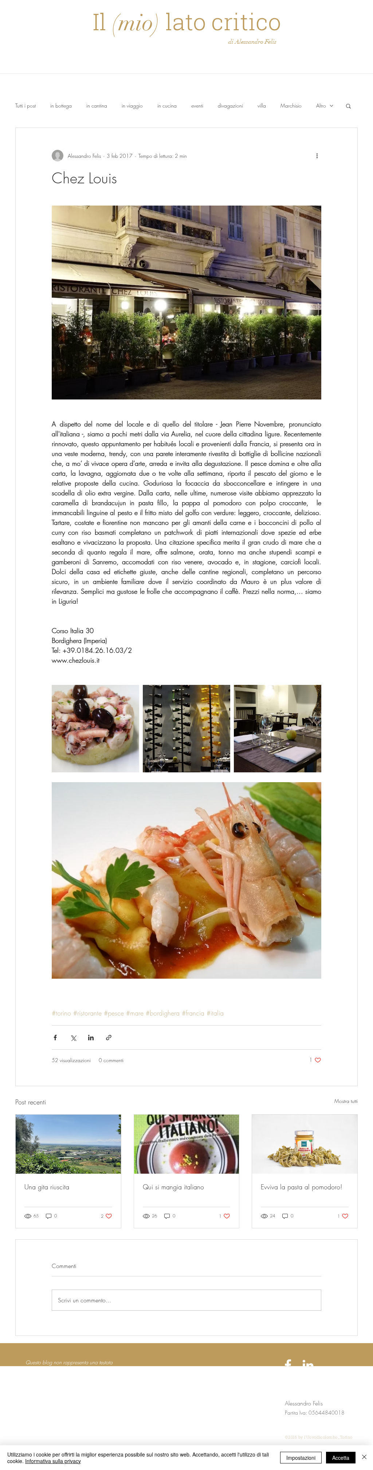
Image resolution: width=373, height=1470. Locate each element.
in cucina (167, 105)
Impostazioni (300, 1457)
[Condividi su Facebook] (55, 1037)
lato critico (220, 21)
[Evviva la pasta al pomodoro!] (304, 1144)
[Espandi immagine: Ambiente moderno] (277, 728)
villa (262, 105)
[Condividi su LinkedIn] (90, 1037)
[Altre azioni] (317, 155)
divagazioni (230, 105)
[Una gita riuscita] (68, 1144)
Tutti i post (25, 105)
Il (102, 21)
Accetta (340, 1457)
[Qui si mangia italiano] (186, 1144)
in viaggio (132, 105)
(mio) (136, 23)
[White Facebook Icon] (288, 1365)
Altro (321, 105)
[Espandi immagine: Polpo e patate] (95, 728)
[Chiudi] (364, 1457)
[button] (348, 106)
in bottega (61, 105)
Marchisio (291, 105)
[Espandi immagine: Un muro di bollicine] (186, 728)
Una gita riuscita (46, 1186)
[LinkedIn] (308, 1365)
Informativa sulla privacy (53, 1461)
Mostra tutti (346, 1100)
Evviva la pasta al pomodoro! (301, 1186)
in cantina (96, 105)
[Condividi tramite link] (108, 1037)
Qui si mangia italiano (173, 1186)
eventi (197, 105)
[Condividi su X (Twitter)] (73, 1037)
